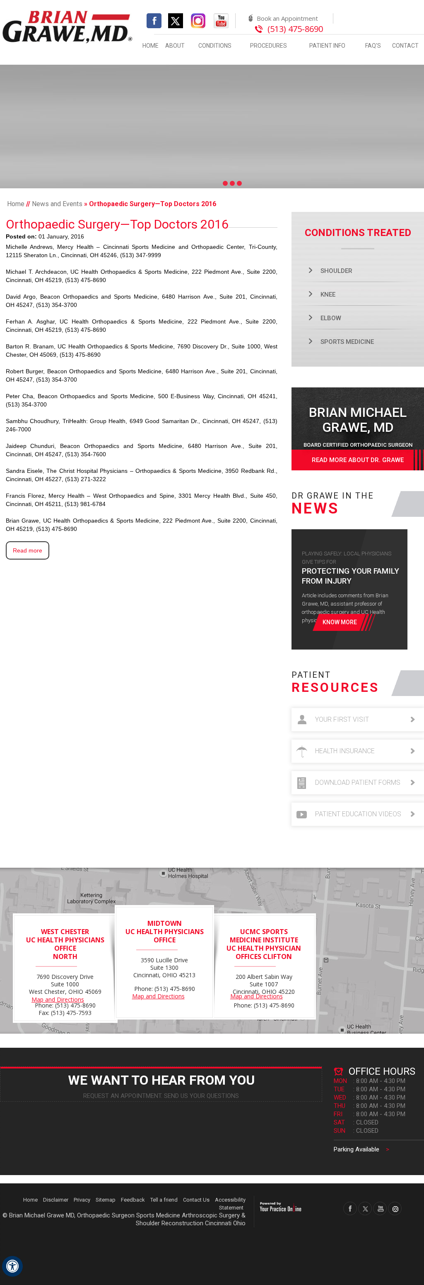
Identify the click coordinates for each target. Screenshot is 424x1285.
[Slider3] (239, 183)
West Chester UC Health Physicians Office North (65, 944)
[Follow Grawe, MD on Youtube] (221, 20)
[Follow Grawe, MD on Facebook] (154, 20)
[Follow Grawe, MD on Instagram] (198, 20)
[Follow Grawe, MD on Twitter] (178, 20)
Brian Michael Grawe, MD (358, 426)
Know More (340, 622)
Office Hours (382, 1071)
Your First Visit (342, 719)
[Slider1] (225, 183)
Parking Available (361, 1149)
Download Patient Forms (357, 782)
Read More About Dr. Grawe (358, 460)
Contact (405, 45)
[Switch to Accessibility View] (12, 1266)
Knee (327, 294)
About (175, 45)
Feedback (133, 1200)
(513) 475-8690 (295, 28)
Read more (27, 550)
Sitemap (106, 1200)
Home (150, 45)
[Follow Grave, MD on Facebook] (350, 1208)
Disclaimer (55, 1200)
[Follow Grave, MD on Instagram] (395, 1208)
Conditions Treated (358, 233)
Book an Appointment (287, 18)
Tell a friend (164, 1200)
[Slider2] (232, 183)
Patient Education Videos (358, 814)
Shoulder (336, 271)
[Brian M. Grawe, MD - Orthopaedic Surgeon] (68, 26)
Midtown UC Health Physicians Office (164, 931)
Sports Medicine (347, 342)
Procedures (268, 45)
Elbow (330, 318)
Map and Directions (57, 999)
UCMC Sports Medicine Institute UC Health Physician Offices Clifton (263, 944)
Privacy (82, 1200)
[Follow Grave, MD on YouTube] (380, 1208)
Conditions (214, 45)
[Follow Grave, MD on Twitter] (365, 1208)
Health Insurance (345, 751)
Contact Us (196, 1200)
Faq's (373, 45)
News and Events (57, 204)
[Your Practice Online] (280, 1206)
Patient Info (327, 45)
